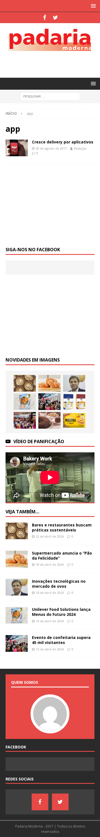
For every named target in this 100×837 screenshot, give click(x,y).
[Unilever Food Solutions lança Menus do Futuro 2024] (25, 401)
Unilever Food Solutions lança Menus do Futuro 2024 (61, 612)
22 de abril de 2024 (50, 536)
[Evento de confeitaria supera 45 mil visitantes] (49, 401)
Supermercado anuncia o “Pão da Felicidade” (62, 555)
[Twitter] (55, 17)
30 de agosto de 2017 (51, 148)
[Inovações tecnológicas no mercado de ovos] (74, 383)
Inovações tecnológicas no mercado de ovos (59, 584)
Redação (80, 148)
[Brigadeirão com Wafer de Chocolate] (49, 420)
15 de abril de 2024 (50, 649)
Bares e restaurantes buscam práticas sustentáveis (62, 527)
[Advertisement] (53, 63)
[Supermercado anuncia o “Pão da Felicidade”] (49, 383)
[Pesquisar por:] (50, 96)
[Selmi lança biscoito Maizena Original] (74, 420)
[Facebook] (44, 17)
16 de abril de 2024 (50, 592)
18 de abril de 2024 (50, 564)
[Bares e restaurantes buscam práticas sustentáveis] (25, 383)
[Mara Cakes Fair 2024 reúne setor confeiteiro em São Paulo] (25, 420)
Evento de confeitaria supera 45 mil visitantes (61, 640)
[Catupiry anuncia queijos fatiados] (74, 401)
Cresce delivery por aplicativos (62, 142)
